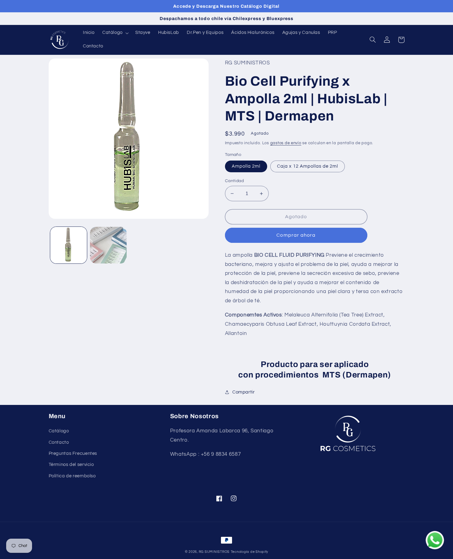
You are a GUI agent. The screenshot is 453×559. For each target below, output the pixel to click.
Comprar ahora (296, 235)
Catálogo (59, 431)
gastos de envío (285, 143)
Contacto (59, 442)
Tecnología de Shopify (249, 551)
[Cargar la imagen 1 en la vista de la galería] (68, 245)
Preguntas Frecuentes (73, 453)
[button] (114, 33)
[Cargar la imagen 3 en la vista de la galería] (108, 245)
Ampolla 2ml (246, 166)
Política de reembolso (72, 476)
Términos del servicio (71, 464)
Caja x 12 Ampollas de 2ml (307, 166)
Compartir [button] (243, 392)
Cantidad (234, 181)
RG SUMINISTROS (214, 551)
